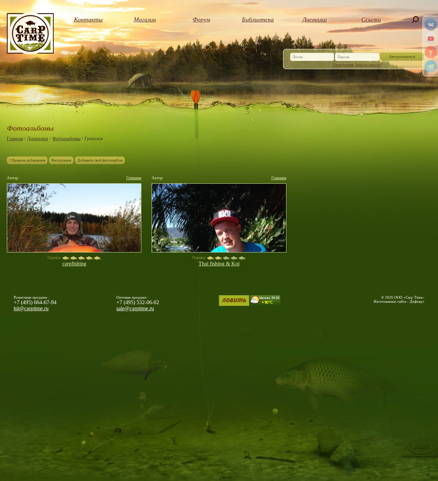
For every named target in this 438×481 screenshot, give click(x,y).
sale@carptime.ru (135, 308)
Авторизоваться (402, 56)
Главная (15, 138)
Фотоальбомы (66, 138)
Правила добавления (27, 160)
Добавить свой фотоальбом (100, 160)
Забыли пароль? (368, 65)
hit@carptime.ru (31, 308)
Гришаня (133, 178)
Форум (201, 19)
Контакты (88, 19)
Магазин (145, 19)
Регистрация (343, 65)
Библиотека (258, 19)
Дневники (314, 19)
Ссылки (371, 19)
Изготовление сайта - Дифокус (399, 301)
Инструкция (61, 160)
